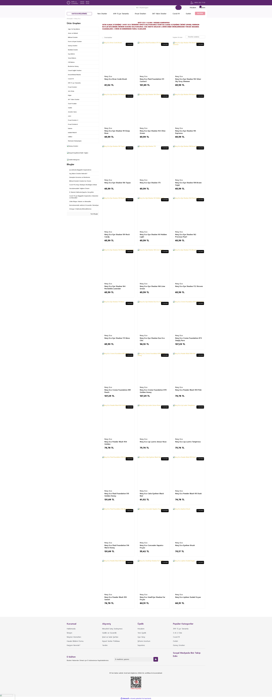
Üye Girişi (141, 637)
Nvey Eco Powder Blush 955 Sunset (115, 598)
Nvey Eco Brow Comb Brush (115, 79)
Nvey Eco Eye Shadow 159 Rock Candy (117, 235)
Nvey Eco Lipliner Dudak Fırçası (188, 597)
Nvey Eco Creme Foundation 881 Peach (117, 391)
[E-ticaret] (136, 698)
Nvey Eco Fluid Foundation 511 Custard (152, 80)
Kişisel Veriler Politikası (111, 641)
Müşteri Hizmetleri (74, 637)
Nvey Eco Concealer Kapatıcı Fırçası (151, 546)
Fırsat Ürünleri (140, 14)
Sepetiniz (141, 645)
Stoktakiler (108, 37)
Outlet (188, 14)
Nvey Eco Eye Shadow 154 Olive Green (152, 132)
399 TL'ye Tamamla (180, 628)
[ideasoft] (125, 698)
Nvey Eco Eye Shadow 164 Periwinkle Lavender (114, 287)
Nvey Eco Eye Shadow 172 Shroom (189, 286)
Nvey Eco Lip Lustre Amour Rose (153, 442)
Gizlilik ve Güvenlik (109, 633)
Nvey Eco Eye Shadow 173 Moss (117, 338)
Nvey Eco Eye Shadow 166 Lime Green (152, 287)
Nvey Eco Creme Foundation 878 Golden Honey (153, 391)
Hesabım (141, 628)
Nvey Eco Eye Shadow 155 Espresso (185, 132)
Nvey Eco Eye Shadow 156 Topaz (117, 183)
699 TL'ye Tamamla (121, 14)
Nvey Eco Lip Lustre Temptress (188, 442)
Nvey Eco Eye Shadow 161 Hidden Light (153, 235)
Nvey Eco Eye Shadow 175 (150, 183)
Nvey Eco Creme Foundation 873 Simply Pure (188, 339)
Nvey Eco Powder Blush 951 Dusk (188, 493)
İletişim (69, 633)
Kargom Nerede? (73, 645)
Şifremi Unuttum (144, 641)
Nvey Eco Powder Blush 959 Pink (188, 390)
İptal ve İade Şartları (110, 637)
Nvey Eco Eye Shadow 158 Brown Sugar (188, 184)
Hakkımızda (71, 628)
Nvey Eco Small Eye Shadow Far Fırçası (152, 598)
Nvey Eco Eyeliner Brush (185, 545)
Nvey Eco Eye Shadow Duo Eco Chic (152, 339)
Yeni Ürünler (102, 14)
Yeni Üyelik (142, 633)
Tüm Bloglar (94, 214)
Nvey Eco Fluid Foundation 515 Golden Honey (116, 494)
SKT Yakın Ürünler (159, 14)
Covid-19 (176, 14)
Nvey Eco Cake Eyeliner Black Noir (152, 494)
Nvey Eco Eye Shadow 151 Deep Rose (117, 132)
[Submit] (155, 659)
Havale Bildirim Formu (75, 641)
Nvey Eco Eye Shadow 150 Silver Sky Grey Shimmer (188, 80)
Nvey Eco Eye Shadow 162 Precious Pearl (185, 235)
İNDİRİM (200, 13)
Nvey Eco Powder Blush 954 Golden (115, 443)
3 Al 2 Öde (177, 633)
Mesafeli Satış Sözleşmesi (112, 628)
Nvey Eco (77, 19)
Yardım (105, 645)
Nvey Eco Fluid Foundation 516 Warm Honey (116, 546)
